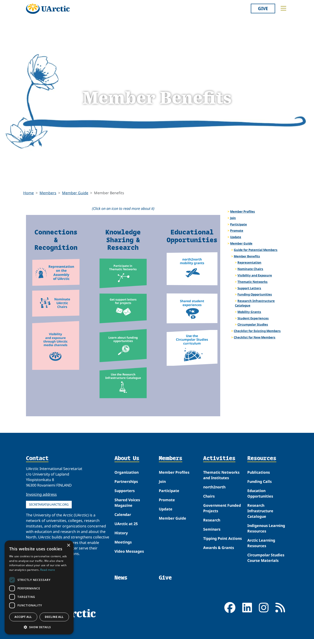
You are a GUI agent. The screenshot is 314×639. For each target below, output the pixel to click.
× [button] (68, 545)
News (120, 577)
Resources (261, 458)
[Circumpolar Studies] (192, 348)
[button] (39, 627)
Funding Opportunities (254, 294)
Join (233, 218)
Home (28, 192)
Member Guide (75, 192)
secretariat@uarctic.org (49, 504)
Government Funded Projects (222, 508)
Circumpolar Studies (252, 324)
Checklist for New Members (254, 337)
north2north (214, 487)
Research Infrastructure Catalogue (255, 303)
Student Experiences (253, 318)
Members (48, 192)
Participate (238, 224)
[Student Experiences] (192, 308)
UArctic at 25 (126, 523)
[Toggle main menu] (283, 8)
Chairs (209, 496)
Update (235, 237)
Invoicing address (41, 494)
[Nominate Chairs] (56, 303)
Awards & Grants (218, 547)
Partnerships (126, 481)
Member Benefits (247, 256)
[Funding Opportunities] (123, 346)
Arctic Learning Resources (261, 543)
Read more (47, 570)
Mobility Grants (249, 312)
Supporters (124, 490)
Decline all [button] (54, 617)
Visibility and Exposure (254, 275)
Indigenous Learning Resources (266, 528)
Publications (258, 472)
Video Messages (129, 551)
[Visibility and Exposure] (56, 345)
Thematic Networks (252, 282)
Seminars (211, 529)
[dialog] (39, 587)
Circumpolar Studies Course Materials (265, 557)
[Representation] (56, 272)
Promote (236, 230)
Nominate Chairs (250, 269)
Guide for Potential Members (255, 250)
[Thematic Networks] (123, 273)
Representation (249, 262)
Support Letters (249, 288)
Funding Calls (259, 481)
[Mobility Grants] (192, 269)
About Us (126, 458)
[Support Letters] (123, 308)
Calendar (122, 514)
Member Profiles (242, 211)
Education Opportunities (260, 493)
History (121, 532)
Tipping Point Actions (222, 538)
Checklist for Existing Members (257, 331)
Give (263, 8)
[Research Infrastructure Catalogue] (123, 383)
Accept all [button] (23, 617)
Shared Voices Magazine (127, 502)
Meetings (123, 542)
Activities (219, 458)
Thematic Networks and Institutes (221, 475)
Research (211, 520)
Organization (126, 472)
